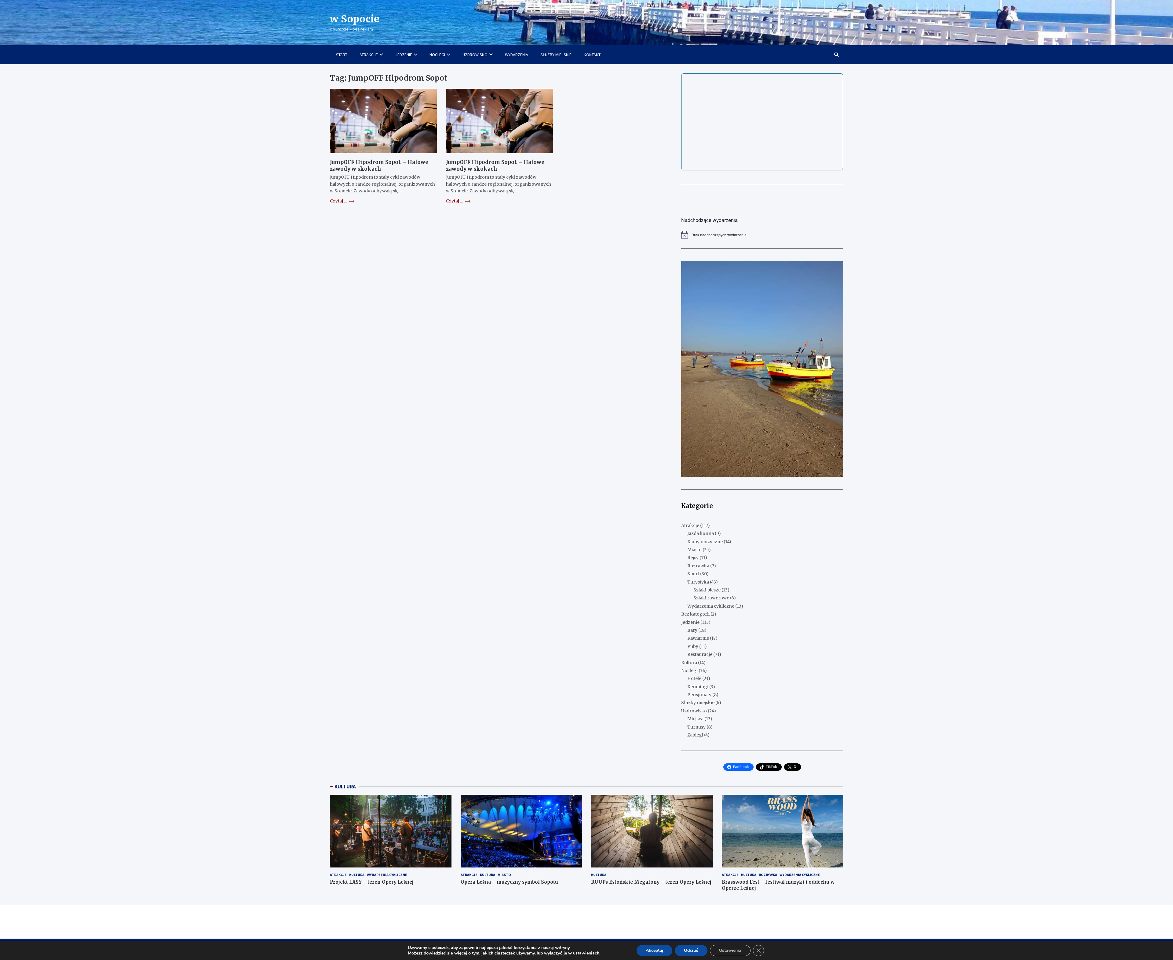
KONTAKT (592, 54)
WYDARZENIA (516, 54)
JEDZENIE (403, 54)
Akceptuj (654, 950)
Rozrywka (698, 566)
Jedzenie (690, 622)
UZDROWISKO (475, 54)
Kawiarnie (698, 638)
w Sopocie (354, 19)
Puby (692, 646)
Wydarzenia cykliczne (710, 606)
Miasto (694, 549)
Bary (692, 630)
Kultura (689, 662)
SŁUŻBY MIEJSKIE (556, 54)
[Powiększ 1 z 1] (835, 269)
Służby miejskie (697, 702)
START (341, 54)
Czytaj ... (339, 201)
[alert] (762, 234)
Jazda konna (700, 533)
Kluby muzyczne (705, 541)
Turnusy (696, 727)
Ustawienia (730, 950)
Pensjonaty (699, 694)
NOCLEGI (437, 54)
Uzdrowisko (694, 711)
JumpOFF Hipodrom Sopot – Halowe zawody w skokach (379, 166)
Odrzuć (691, 950)
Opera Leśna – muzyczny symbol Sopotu (509, 882)
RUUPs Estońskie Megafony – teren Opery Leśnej (651, 882)
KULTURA (345, 786)
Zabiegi (695, 735)
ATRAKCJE (369, 54)
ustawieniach (586, 953)
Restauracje (699, 654)
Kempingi (697, 686)
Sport (693, 573)
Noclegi (689, 670)
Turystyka (698, 582)
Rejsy (693, 557)
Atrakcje (690, 525)
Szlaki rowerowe (711, 598)
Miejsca (695, 719)
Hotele (694, 678)
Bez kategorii (695, 614)
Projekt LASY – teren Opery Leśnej (372, 882)
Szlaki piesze (707, 590)
